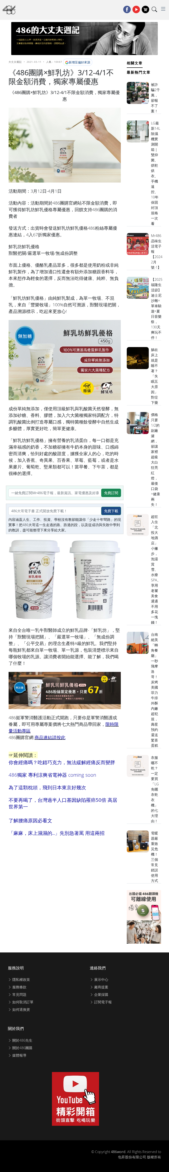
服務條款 (18, 987)
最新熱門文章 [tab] (139, 72)
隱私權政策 (20, 979)
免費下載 (111, 510)
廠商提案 (100, 987)
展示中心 (100, 979)
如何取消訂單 (22, 1002)
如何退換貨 (20, 1009)
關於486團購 (21, 1047)
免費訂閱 (111, 492)
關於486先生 (21, 1040)
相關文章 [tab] (135, 63)
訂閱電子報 (102, 1002)
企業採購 (100, 994)
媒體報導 (18, 1055)
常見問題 (18, 994)
